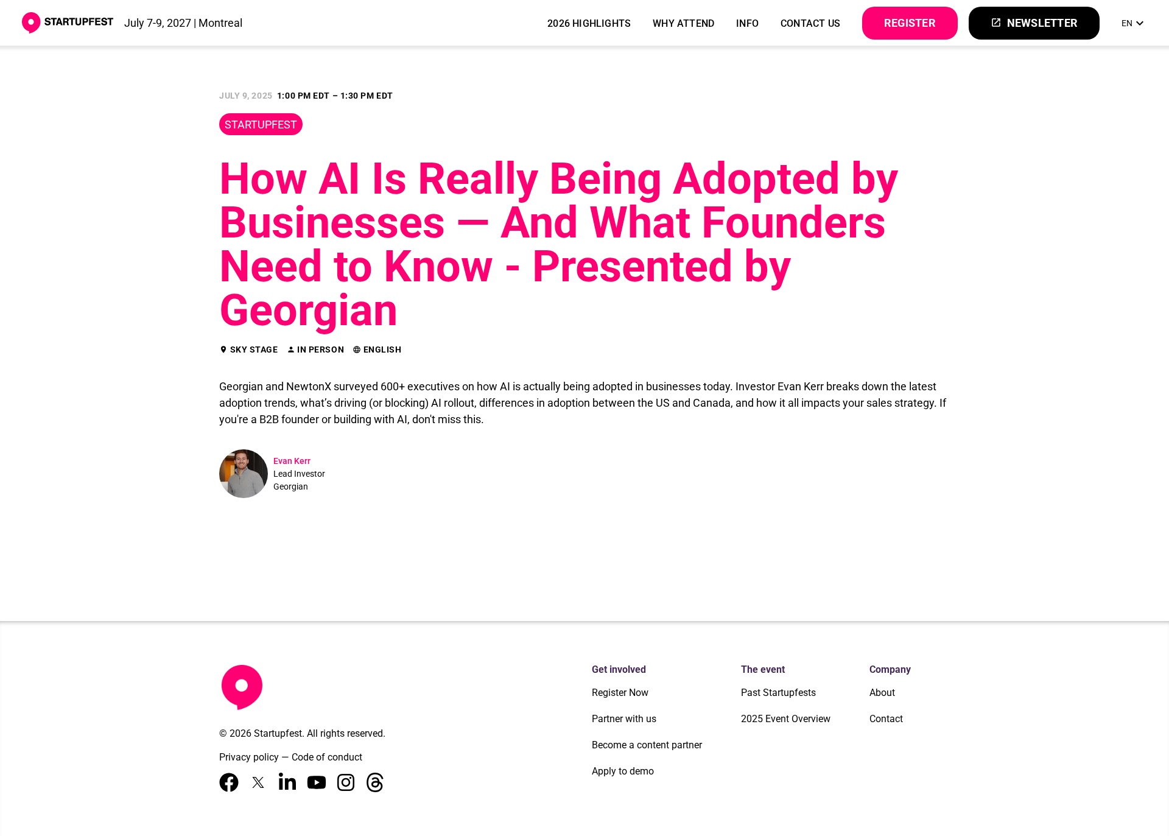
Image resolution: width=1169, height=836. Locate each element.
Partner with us (624, 719)
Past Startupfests (778, 692)
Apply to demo (623, 771)
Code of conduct (327, 757)
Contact (886, 719)
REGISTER (910, 22)
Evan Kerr (292, 461)
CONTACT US (810, 23)
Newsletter (1034, 22)
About (882, 692)
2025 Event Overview (785, 719)
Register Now (620, 692)
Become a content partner (647, 745)
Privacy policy (249, 757)
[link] (1134, 23)
